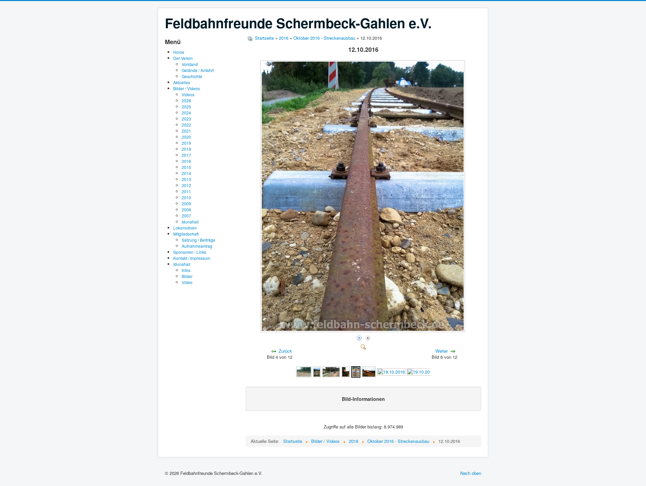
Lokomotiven (185, 228)
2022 (186, 125)
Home (178, 52)
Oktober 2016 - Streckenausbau (324, 38)
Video (187, 282)
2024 (186, 112)
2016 (186, 161)
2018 (186, 149)
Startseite (264, 38)
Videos (188, 94)
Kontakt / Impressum (191, 258)
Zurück (285, 351)
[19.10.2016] (391, 371)
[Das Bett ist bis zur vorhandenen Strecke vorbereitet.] (316, 371)
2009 (186, 203)
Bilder (187, 276)
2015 (186, 167)
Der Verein (183, 58)
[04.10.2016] (331, 371)
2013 (186, 179)
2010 (186, 197)
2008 (186, 209)
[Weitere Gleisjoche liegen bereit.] (304, 371)
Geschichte (192, 76)
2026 (186, 100)
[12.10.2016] (363, 330)
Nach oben (470, 473)
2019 (186, 143)
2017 (186, 155)
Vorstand (190, 64)
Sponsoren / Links (189, 252)
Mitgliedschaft (186, 234)
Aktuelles (181, 82)
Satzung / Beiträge (198, 240)
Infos (186, 270)
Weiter (441, 351)
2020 (186, 137)
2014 (186, 173)
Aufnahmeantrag (197, 246)
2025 (186, 106)
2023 (186, 119)
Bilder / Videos (186, 88)
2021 (186, 131)
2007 (186, 215)
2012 (186, 185)
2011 (186, 191)
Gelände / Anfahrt (198, 70)
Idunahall (190, 221)
